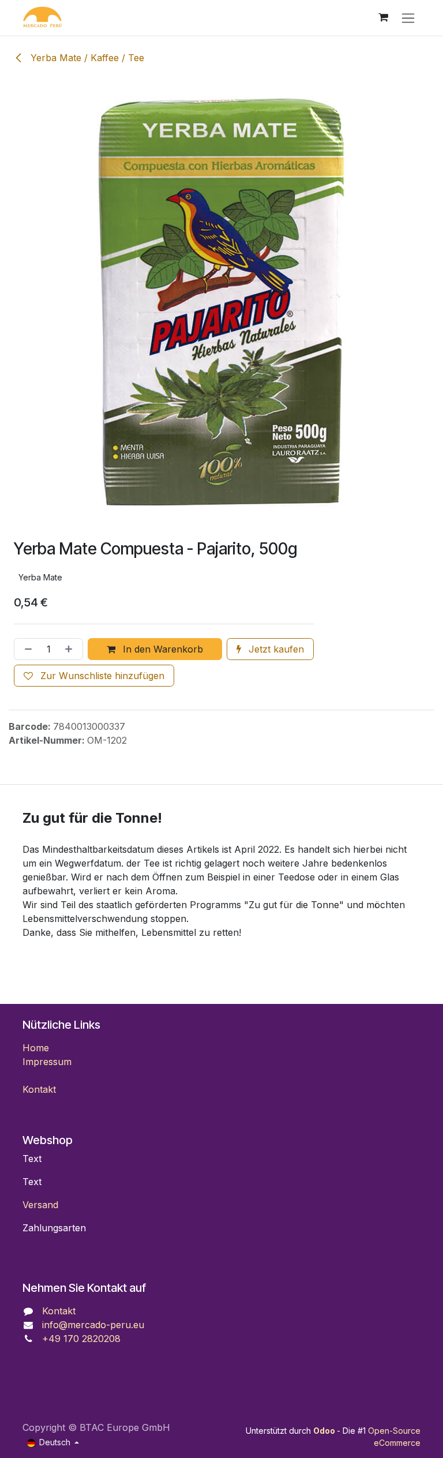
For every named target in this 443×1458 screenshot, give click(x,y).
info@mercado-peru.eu (93, 1324)
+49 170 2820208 (81, 1338)
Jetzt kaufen (275, 649)
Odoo (325, 1430)
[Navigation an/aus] (408, 18)
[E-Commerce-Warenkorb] (383, 17)
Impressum (47, 1061)
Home (35, 1048)
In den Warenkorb (161, 649)
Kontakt (39, 1089)
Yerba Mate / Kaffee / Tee (86, 57)
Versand (40, 1204)
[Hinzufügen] (70, 649)
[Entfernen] (25, 649)
